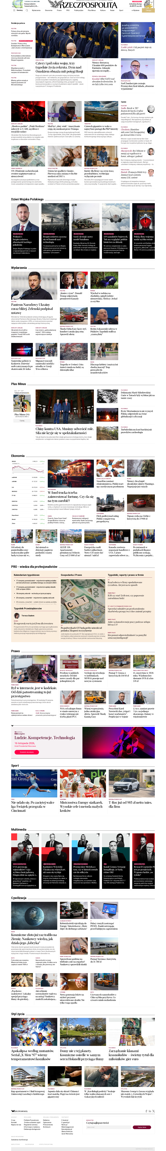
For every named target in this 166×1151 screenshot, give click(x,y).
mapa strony (15, 1144)
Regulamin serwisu (30, 1125)
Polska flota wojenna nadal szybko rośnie (144, 238)
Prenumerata (48, 1125)
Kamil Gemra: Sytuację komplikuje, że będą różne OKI (114, 869)
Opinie (123, 102)
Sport (121, 10)
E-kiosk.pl (65, 1120)
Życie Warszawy (67, 1134)
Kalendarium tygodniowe (26, 575)
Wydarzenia (36, 10)
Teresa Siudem (28, 616)
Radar (112, 10)
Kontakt (14, 1122)
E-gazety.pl (65, 1122)
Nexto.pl (64, 1125)
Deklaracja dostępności (32, 1129)
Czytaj (22, 421)
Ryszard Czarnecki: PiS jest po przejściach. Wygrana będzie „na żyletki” (145, 870)
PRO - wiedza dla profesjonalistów (34, 567)
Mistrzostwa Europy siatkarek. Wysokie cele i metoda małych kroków (81, 807)
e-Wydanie (135, 10)
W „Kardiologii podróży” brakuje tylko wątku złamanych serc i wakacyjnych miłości (99, 1094)
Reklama (46, 1120)
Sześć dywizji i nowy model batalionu (83, 238)
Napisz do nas (16, 1125)
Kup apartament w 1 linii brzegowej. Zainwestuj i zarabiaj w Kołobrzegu (28, 1092)
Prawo (59, 10)
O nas (13, 1120)
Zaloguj (148, 10)
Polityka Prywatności (31, 1120)
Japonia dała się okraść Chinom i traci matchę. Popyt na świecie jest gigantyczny (64, 1094)
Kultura (102, 10)
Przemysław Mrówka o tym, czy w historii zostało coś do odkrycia (85, 869)
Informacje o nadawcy (32, 1127)
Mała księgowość (68, 1127)
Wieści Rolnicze (67, 1131)
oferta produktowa (46, 1144)
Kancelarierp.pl (67, 1129)
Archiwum (46, 1127)
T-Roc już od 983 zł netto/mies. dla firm (130, 805)
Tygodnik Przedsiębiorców (28, 608)
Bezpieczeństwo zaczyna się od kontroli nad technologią (54, 239)
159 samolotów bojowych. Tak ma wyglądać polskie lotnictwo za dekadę (116, 239)
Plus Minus (92, 10)
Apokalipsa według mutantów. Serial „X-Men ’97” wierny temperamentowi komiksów (32, 1055)
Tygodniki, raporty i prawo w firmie (126, 575)
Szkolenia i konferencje (19, 1140)
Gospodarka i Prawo (71, 575)
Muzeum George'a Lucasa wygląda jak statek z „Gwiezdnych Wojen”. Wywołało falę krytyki (137, 1094)
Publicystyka (78, 10)
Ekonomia (48, 10)
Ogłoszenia (47, 1122)
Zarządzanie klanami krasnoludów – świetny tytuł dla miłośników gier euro (131, 1055)
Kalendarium (29, 1144)
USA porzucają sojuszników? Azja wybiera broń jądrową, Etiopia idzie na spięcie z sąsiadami (24, 872)
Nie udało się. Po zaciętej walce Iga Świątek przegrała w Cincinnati (32, 807)
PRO (68, 10)
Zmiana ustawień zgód (32, 1122)
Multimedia (18, 829)
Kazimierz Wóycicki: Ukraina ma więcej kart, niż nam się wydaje (54, 869)
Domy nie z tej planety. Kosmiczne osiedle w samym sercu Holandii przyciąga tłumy (82, 1055)
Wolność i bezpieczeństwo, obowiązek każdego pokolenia (22, 240)
